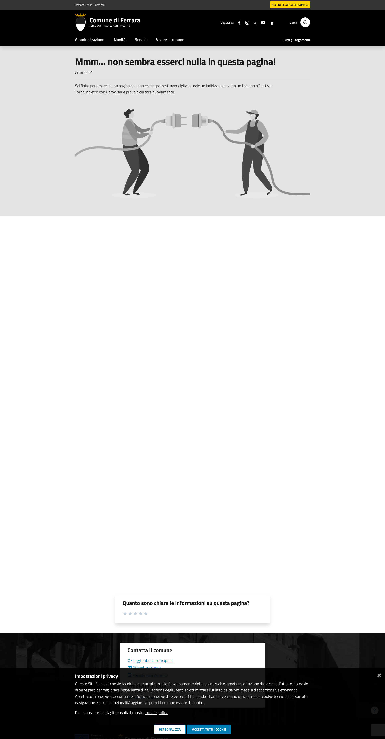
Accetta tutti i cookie (209, 729)
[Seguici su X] (254, 22)
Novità (119, 39)
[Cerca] (305, 22)
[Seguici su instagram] (246, 22)
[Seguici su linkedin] (270, 22)
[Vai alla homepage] (82, 22)
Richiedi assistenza (147, 668)
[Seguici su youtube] (262, 22)
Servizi (140, 39)
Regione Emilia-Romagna (90, 5)
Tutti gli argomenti (296, 39)
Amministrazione (89, 39)
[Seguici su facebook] (238, 22)
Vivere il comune (170, 39)
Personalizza (170, 729)
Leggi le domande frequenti (153, 660)
